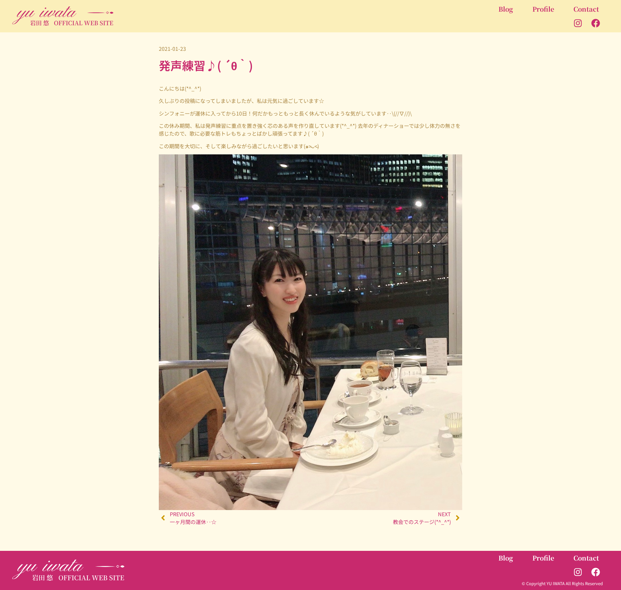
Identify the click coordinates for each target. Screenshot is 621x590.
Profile (543, 9)
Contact (586, 9)
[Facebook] (596, 23)
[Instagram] (578, 23)
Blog (505, 9)
